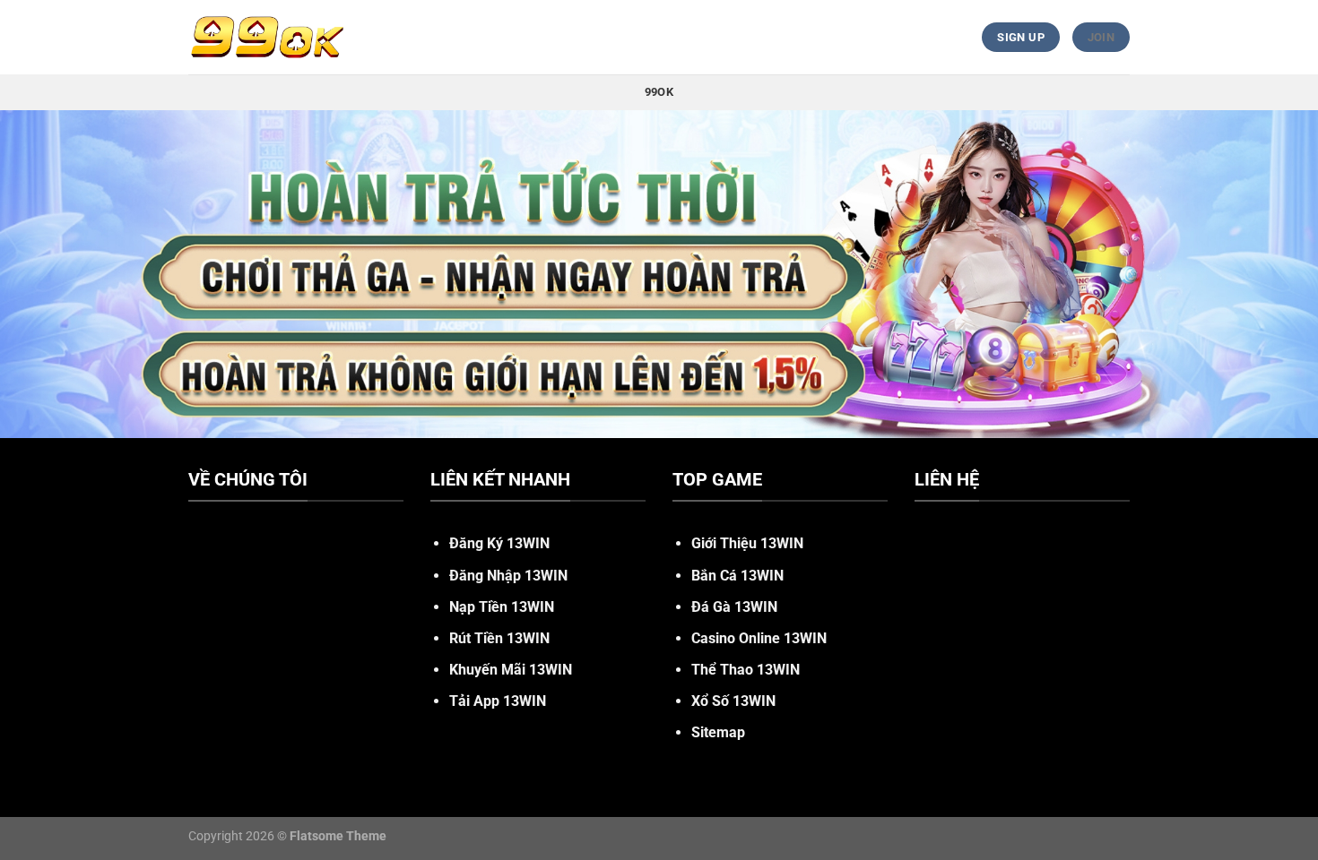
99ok (659, 92)
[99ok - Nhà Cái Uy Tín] (267, 37)
